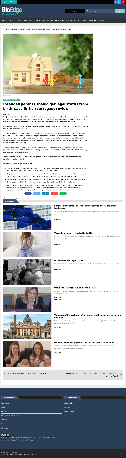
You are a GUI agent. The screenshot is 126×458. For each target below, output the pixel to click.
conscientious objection (63, 20)
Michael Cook (6, 113)
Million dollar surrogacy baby (68, 260)
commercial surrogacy (12, 198)
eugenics (19, 20)
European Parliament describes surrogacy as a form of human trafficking (85, 207)
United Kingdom (29, 198)
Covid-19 (11, 20)
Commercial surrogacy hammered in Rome (75, 288)
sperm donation (47, 20)
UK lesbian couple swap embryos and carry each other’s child (85, 342)
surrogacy (92, 20)
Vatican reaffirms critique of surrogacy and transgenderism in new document (87, 316)
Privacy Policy (69, 411)
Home (4, 20)
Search (120, 11)
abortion (77, 20)
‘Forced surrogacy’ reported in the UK (73, 233)
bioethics (27, 20)
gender (84, 20)
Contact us (68, 407)
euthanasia (36, 20)
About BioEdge (69, 403)
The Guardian (65, 126)
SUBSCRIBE (102, 20)
